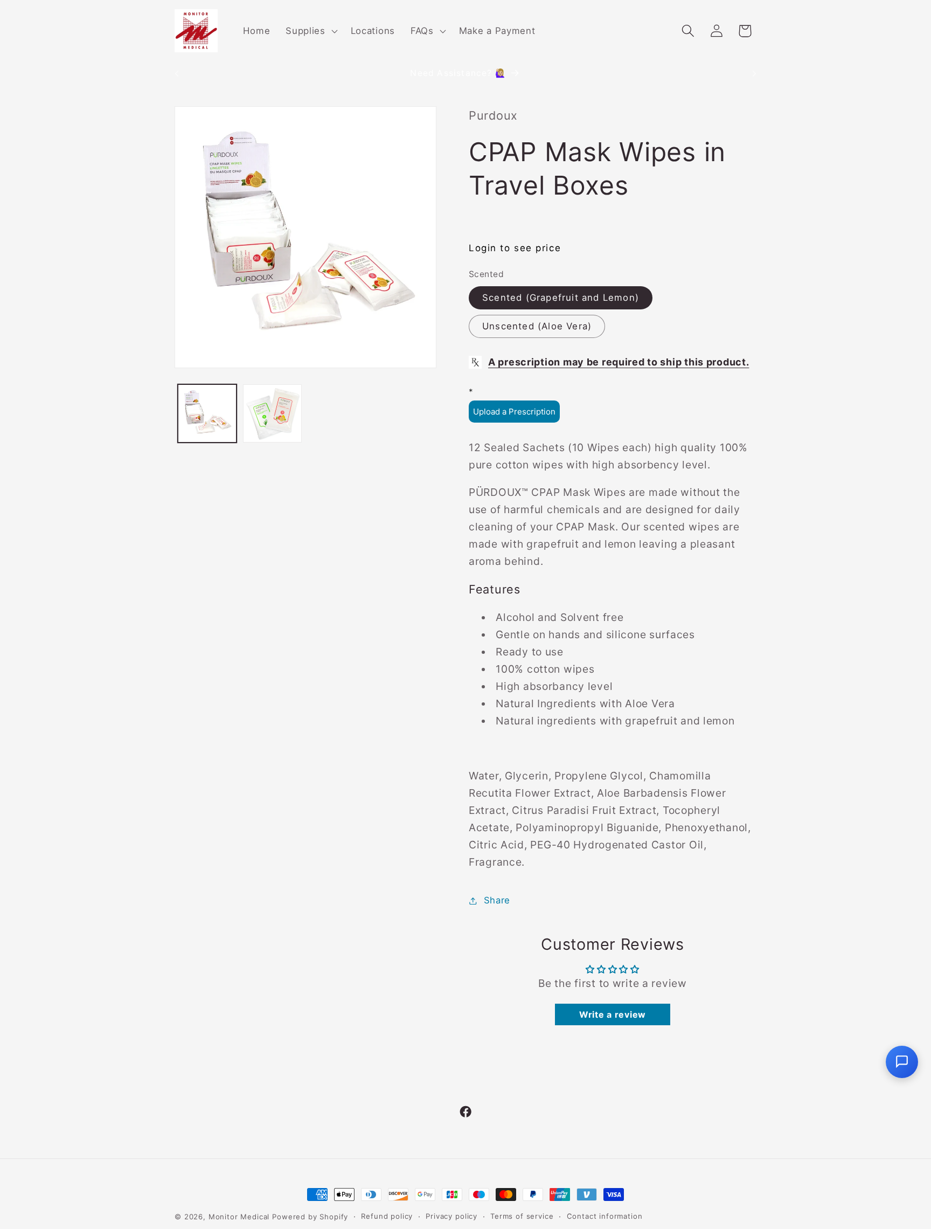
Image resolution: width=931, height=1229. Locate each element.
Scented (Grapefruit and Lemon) (560, 297)
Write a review (612, 1014)
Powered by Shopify (310, 1216)
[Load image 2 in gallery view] (272, 413)
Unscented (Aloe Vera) (537, 326)
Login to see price (515, 248)
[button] (310, 30)
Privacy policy (451, 1216)
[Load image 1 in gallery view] (207, 413)
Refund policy (387, 1216)
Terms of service (521, 1216)
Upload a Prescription (514, 411)
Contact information (605, 1216)
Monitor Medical (239, 1216)
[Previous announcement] (177, 73)
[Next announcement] (754, 73)
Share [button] (497, 900)
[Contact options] (902, 1062)
